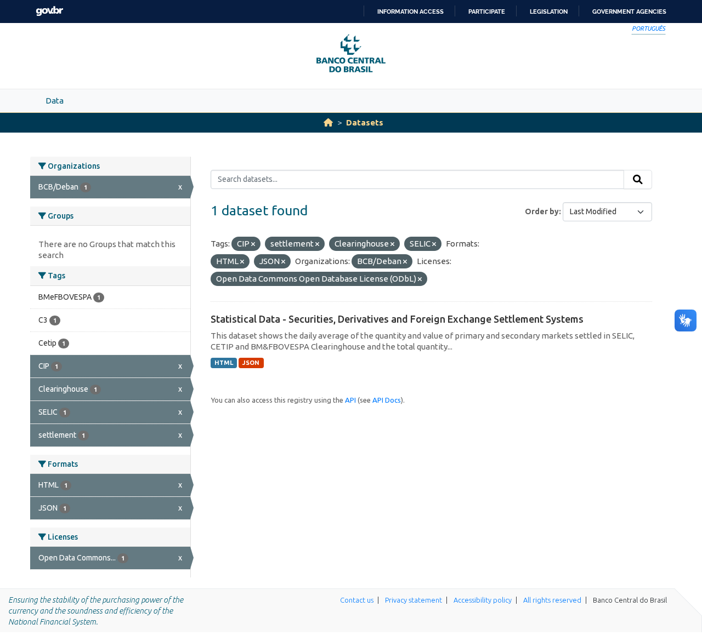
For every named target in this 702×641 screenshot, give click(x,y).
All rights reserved (552, 600)
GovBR (49, 11)
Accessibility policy (483, 600)
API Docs (386, 400)
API (350, 400)
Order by (542, 211)
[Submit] (638, 180)
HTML (223, 362)
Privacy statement (413, 600)
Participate (486, 11)
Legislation (549, 11)
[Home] (328, 122)
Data (55, 100)
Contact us (356, 600)
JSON (250, 362)
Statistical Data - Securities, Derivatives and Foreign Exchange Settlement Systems (397, 318)
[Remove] (253, 244)
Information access (410, 11)
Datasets (364, 122)
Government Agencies (629, 11)
